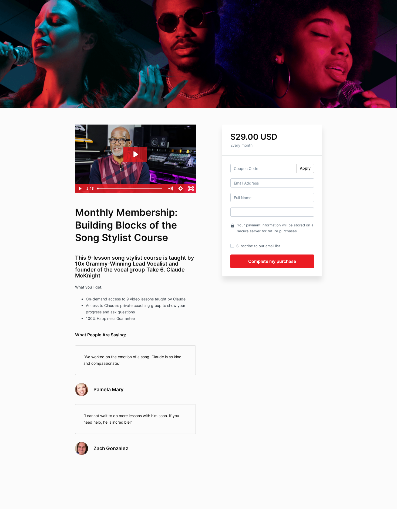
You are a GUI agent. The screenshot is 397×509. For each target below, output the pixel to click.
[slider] (130, 188)
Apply (305, 168)
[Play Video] (80, 188)
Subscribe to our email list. (258, 246)
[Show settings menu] (181, 188)
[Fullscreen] (191, 188)
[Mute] (170, 188)
